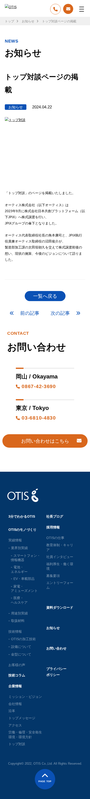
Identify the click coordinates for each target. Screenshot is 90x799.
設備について (21, 647)
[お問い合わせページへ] (68, 9)
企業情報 (15, 686)
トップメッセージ (21, 718)
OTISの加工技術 (23, 639)
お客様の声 (16, 665)
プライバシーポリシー (56, 672)
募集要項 (53, 576)
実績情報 (15, 540)
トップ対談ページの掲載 (59, 21)
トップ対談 (16, 744)
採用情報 (53, 527)
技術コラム (16, 675)
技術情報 (15, 631)
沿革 (11, 711)
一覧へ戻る (45, 296)
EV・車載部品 (24, 579)
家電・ (24, 588)
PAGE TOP (44, 781)
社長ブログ (54, 516)
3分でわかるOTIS (21, 516)
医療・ (19, 600)
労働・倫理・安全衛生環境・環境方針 (25, 734)
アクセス (15, 725)
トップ (9, 21)
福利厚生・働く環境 (59, 566)
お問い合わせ (56, 648)
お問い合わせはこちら (45, 441)
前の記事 (29, 313)
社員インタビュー (59, 557)
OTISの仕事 (55, 538)
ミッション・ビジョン (25, 697)
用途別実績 (19, 613)
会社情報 (15, 704)
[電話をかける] (55, 10)
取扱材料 (17, 621)
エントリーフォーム (59, 585)
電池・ (19, 569)
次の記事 (61, 313)
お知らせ (28, 21)
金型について (21, 654)
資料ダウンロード (59, 607)
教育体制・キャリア (59, 547)
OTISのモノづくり (22, 530)
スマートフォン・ (25, 558)
